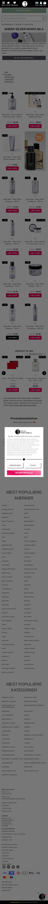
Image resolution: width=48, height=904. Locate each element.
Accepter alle (24, 473)
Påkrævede (15, 465)
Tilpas (33, 465)
